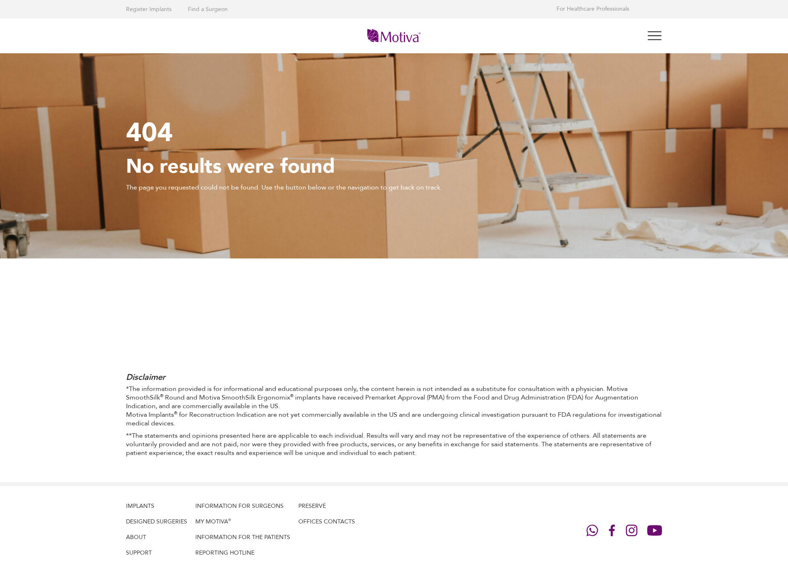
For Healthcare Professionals (593, 9)
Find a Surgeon (208, 9)
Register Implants (149, 9)
